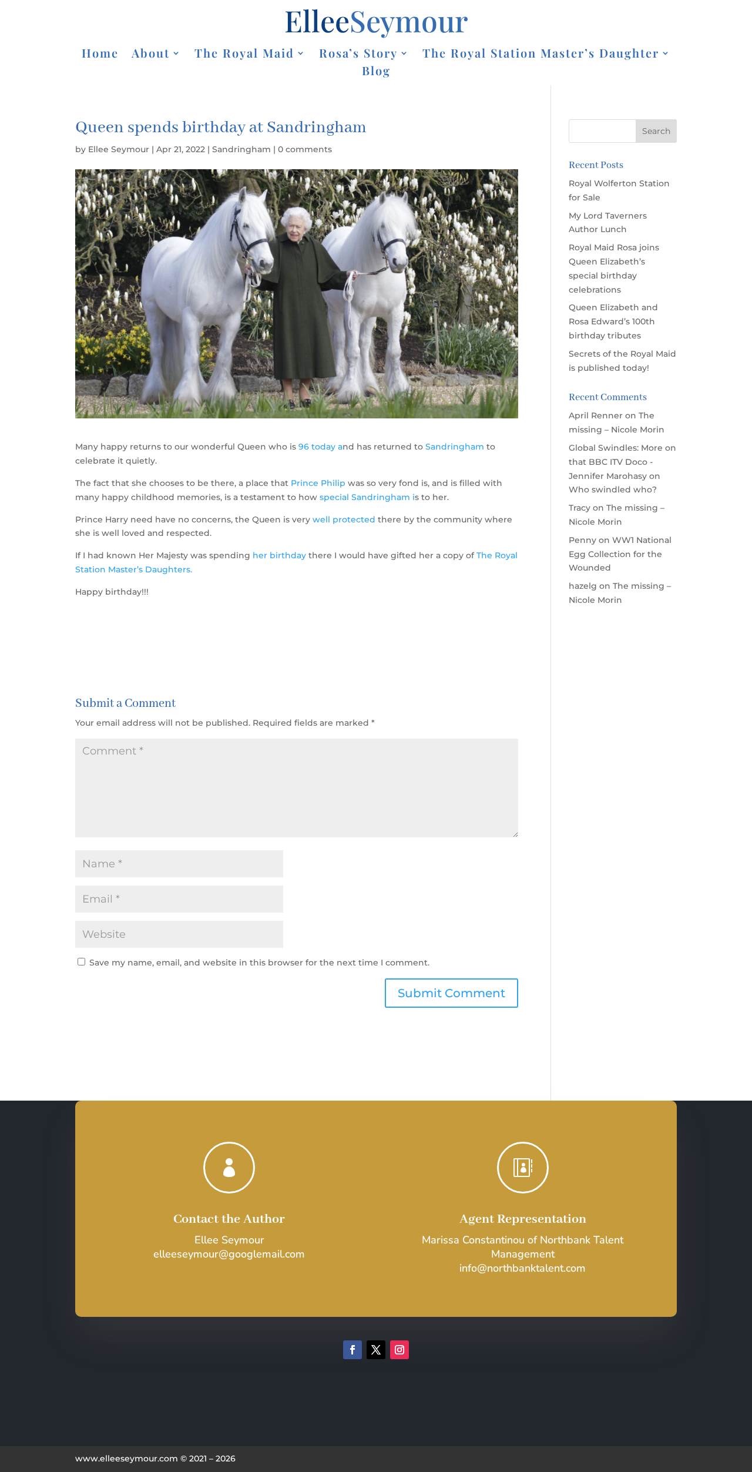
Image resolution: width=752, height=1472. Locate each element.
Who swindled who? (613, 489)
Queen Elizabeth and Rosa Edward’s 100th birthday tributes (613, 321)
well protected (344, 519)
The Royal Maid (244, 55)
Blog (376, 72)
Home (100, 55)
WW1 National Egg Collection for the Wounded (620, 554)
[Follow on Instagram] (399, 1349)
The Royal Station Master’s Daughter (540, 55)
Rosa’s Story (358, 55)
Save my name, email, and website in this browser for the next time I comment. (259, 962)
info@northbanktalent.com (522, 1268)
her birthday (279, 555)
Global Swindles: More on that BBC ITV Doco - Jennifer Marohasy (622, 461)
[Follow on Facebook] (352, 1349)
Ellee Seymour (118, 149)
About (151, 55)
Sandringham (241, 149)
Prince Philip (316, 483)
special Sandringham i (367, 497)
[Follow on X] (376, 1349)
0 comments (305, 149)
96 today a (320, 446)
